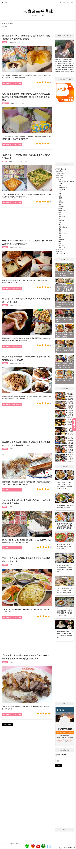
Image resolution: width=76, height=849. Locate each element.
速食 (60, 241)
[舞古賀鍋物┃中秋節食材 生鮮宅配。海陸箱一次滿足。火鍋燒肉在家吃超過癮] (27, 523)
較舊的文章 (8, 724)
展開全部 (57, 169)
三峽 (60, 179)
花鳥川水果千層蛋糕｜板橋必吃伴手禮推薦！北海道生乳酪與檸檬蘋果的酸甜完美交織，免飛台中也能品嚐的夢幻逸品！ (26, 97)
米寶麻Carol (12, 42)
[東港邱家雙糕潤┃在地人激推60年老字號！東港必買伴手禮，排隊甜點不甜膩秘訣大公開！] (27, 465)
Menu (5, 2)
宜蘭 (60, 204)
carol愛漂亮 (60, 171)
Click (74, 424)
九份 (60, 185)
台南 (60, 194)
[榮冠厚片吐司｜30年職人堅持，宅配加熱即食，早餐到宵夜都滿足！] (27, 178)
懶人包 (60, 208)
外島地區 (61, 202)
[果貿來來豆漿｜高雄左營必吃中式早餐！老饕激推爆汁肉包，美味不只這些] (27, 321)
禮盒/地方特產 (62, 233)
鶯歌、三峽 (62, 247)
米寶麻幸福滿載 (38, 11)
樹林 (60, 223)
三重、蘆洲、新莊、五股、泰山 (67, 181)
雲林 (60, 243)
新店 (60, 212)
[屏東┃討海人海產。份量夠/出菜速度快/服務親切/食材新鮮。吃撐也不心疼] (27, 587)
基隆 (60, 200)
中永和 (60, 183)
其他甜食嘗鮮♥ (63, 187)
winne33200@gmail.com (67, 71)
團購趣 (4, 42)
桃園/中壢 (61, 220)
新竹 (60, 214)
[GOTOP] (48, 846)
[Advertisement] (27, 224)
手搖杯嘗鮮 (62, 210)
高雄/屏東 (5, 247)
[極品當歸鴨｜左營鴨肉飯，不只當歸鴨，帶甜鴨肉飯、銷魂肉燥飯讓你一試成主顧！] (27, 379)
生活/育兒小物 (61, 254)
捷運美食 (59, 251)
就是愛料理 (60, 249)
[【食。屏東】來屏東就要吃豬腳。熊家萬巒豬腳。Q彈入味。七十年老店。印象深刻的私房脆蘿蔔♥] (27, 684)
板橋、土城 (62, 216)
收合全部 (63, 169)
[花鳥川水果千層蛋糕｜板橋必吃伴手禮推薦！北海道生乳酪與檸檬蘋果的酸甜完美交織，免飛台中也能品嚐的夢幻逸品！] (27, 120)
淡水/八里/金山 (63, 227)
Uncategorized (60, 173)
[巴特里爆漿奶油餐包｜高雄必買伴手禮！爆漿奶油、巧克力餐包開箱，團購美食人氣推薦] (27, 59)
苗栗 (60, 237)
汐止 (60, 225)
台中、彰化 (5, 103)
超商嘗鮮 (61, 239)
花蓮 (60, 235)
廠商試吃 (61, 206)
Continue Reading (14, 83)
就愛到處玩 (60, 175)
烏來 (60, 231)
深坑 (60, 229)
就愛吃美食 (60, 177)
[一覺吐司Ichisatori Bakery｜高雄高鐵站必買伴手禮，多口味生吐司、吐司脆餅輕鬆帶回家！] (27, 263)
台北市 (60, 192)
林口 (60, 218)
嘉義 (60, 196)
